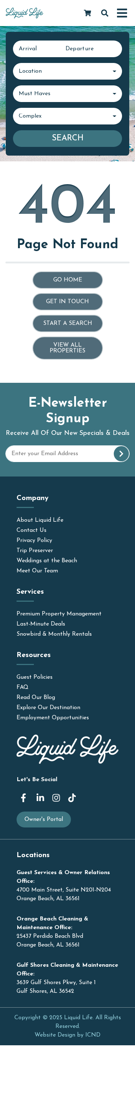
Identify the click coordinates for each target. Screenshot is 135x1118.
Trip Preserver (35, 551)
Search (68, 138)
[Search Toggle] (105, 13)
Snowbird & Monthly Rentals (54, 634)
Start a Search (67, 323)
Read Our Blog (36, 697)
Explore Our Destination (48, 708)
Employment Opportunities (53, 718)
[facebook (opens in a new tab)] (24, 798)
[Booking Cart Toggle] (87, 13)
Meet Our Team (37, 571)
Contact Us (31, 530)
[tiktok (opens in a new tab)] (72, 798)
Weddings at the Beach (47, 561)
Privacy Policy (34, 540)
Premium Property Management (59, 614)
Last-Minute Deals (41, 624)
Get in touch (67, 302)
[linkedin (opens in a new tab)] (40, 798)
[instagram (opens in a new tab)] (56, 798)
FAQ (22, 687)
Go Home (67, 280)
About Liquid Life (40, 520)
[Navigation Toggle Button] (122, 13)
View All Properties (67, 348)
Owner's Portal (43, 819)
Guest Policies (35, 677)
